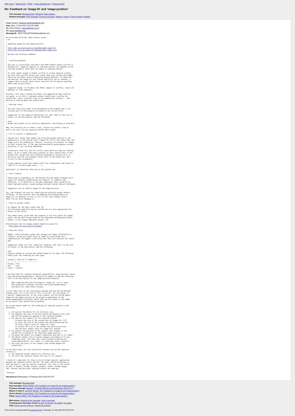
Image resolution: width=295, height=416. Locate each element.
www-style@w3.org (42, 4)
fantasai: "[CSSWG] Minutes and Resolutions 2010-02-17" (50, 388)
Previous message (47, 17)
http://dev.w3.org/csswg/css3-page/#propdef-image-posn (32, 50)
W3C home (9, 4)
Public (30, 4)
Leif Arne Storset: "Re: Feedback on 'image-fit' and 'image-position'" (52, 391)
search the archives (43, 406)
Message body (28, 14)
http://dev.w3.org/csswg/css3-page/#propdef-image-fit (32, 48)
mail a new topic (48, 400)
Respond (39, 14)
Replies (87, 17)
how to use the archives (23, 406)
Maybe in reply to (63, 17)
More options (49, 14)
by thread (49, 403)
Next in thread (77, 17)
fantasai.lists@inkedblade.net (31, 23)
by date (41, 403)
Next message (32, 17)
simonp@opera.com (30, 28)
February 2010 (58, 4)
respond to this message (30, 400)
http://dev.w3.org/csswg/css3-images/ (25, 226)
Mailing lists (20, 4)
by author (68, 403)
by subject (59, 403)
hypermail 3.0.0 (36, 410)
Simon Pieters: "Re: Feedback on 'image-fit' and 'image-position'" (49, 386)
